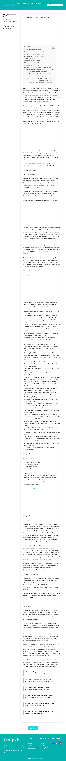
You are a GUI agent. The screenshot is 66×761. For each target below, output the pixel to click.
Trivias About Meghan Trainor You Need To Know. (38, 67)
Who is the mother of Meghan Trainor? (39, 74)
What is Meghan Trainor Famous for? (35, 52)
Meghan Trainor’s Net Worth (33, 63)
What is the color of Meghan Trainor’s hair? (40, 80)
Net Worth (31, 3)
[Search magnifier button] (62, 5)
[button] (15, 6)
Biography (24, 3)
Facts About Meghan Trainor (33, 49)
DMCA (30, 746)
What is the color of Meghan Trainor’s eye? (40, 82)
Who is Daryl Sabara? (29, 488)
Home (17, 3)
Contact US (39, 3)
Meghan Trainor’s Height (32, 65)
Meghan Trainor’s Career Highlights (34, 56)
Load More (33, 728)
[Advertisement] (41, 31)
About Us (31, 743)
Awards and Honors (30, 58)
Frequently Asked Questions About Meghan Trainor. (40, 69)
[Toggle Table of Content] (52, 47)
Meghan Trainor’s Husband (32, 60)
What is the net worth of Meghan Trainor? (40, 78)
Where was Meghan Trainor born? (38, 71)
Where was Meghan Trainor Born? (34, 54)
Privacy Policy (44, 748)
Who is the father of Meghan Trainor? (39, 76)
